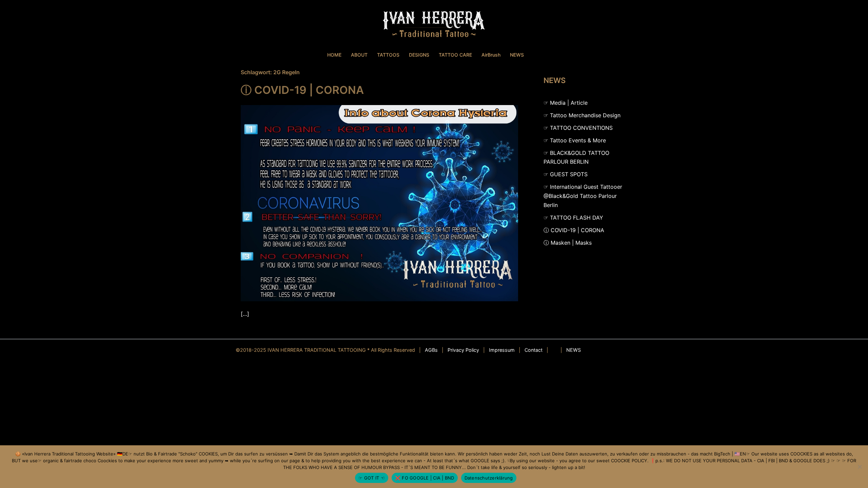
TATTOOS (388, 55)
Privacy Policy (463, 350)
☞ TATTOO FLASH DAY (573, 217)
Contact (533, 350)
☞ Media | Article (566, 102)
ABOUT (359, 55)
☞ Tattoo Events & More (575, 140)
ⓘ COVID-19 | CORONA (302, 90)
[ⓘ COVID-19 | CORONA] (379, 202)
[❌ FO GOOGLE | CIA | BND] (859, 466)
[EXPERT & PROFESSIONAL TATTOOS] (434, 25)
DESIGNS (419, 55)
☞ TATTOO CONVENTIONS (578, 127)
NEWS (517, 55)
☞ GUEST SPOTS (566, 174)
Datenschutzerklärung (489, 478)
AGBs (431, 350)
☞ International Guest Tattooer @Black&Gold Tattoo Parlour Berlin (583, 195)
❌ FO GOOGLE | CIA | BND (424, 478)
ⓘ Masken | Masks (568, 242)
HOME (334, 55)
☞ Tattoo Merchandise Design (582, 115)
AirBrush (490, 55)
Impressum (502, 350)
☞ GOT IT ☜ (371, 478)
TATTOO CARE (455, 55)
